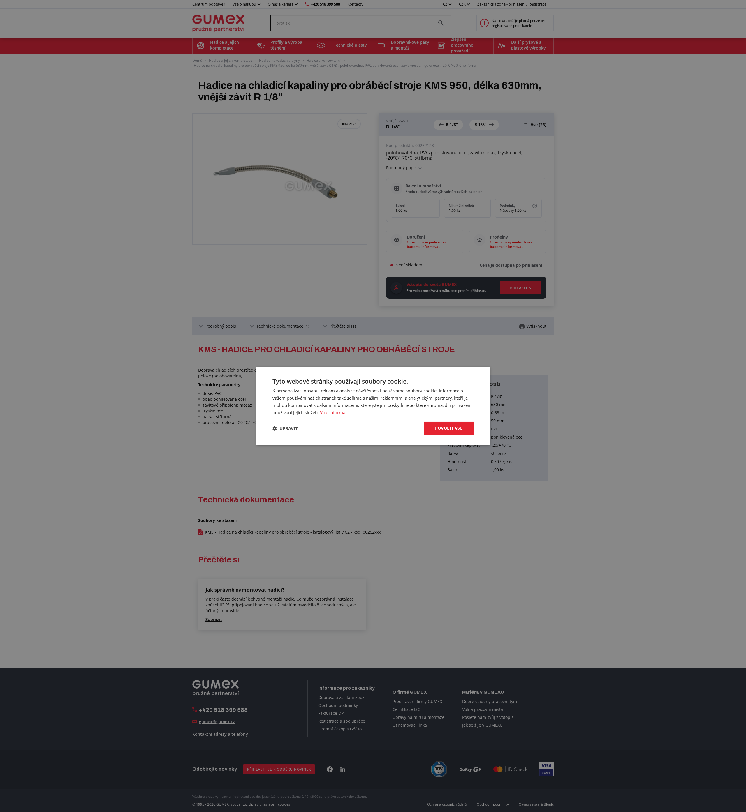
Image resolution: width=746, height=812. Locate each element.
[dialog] (373, 406)
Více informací (334, 412)
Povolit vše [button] (448, 428)
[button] (285, 428)
